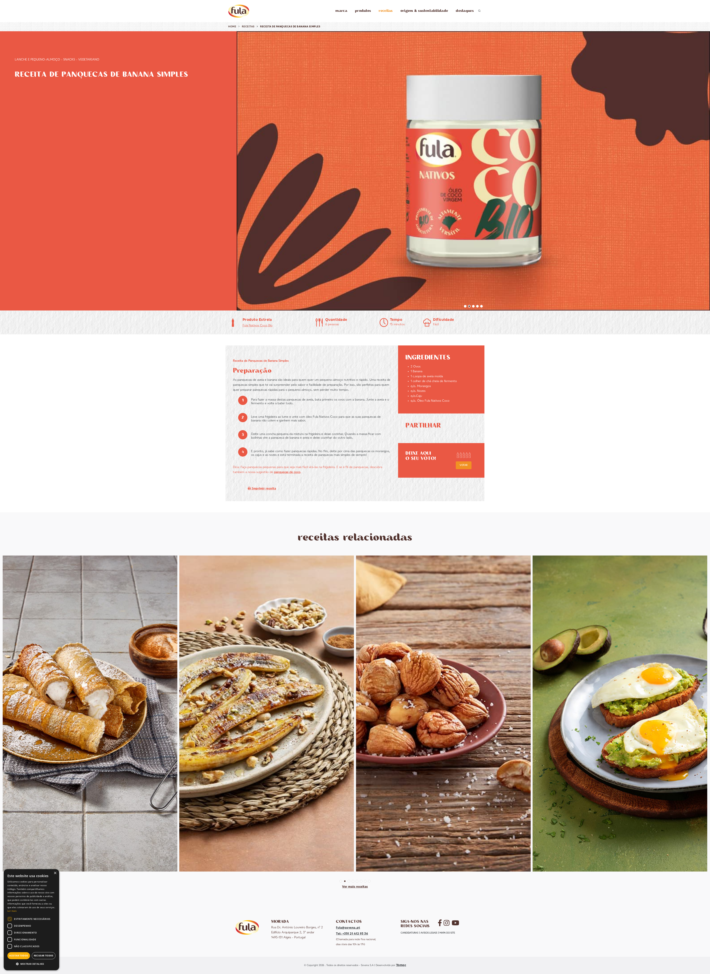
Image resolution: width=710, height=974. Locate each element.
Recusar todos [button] (43, 955)
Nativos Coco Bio (258, 325)
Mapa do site (447, 933)
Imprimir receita (263, 488)
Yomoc (401, 965)
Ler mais (12, 910)
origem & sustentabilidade (424, 11)
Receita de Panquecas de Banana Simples (290, 27)
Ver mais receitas (355, 886)
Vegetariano (88, 59)
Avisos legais (428, 933)
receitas (386, 11)
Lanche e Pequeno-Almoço (37, 59)
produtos (363, 11)
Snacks (69, 59)
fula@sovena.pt (348, 927)
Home (232, 27)
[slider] (463, 455)
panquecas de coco (287, 472)
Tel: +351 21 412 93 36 (352, 933)
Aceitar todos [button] (18, 955)
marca (341, 11)
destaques (465, 11)
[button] (31, 964)
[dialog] (31, 919)
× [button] (55, 873)
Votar (464, 465)
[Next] (706, 170)
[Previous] (240, 170)
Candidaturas (409, 933)
